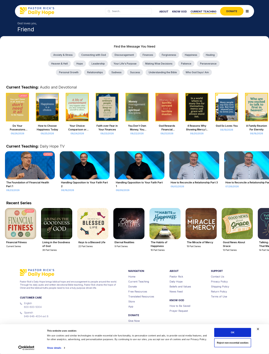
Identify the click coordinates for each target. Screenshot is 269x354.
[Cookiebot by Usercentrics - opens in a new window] (26, 348)
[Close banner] (258, 329)
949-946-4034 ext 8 (36, 316)
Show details (54, 348)
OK (232, 332)
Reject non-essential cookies (232, 342)
